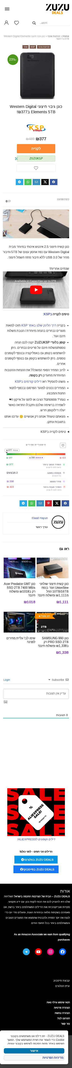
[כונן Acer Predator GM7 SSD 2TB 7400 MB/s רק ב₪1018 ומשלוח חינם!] (20, 560)
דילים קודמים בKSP (28, 381)
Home (66, 36)
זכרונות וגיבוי (54, 36)
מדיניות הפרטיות (53, 1057)
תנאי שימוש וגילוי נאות (58, 1002)
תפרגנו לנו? (63, 1018)
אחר (25, 47)
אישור (34, 1050)
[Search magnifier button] (34, 23)
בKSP (48, 314)
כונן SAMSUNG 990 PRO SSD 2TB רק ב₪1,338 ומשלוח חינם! (53, 642)
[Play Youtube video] (36, 289)
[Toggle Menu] (7, 8)
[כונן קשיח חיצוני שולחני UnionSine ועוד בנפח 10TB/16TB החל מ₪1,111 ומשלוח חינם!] (53, 560)
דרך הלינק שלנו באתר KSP (38, 325)
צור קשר (65, 1023)
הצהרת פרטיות (62, 1007)
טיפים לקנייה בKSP (53, 431)
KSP (33, 47)
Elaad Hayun (40, 518)
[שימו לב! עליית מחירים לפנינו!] (20, 614)
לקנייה (36, 149)
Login (7, 679)
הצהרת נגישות (62, 1013)
